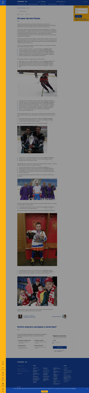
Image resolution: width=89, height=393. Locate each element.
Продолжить (44, 391)
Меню (3, 3)
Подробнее (74, 388)
